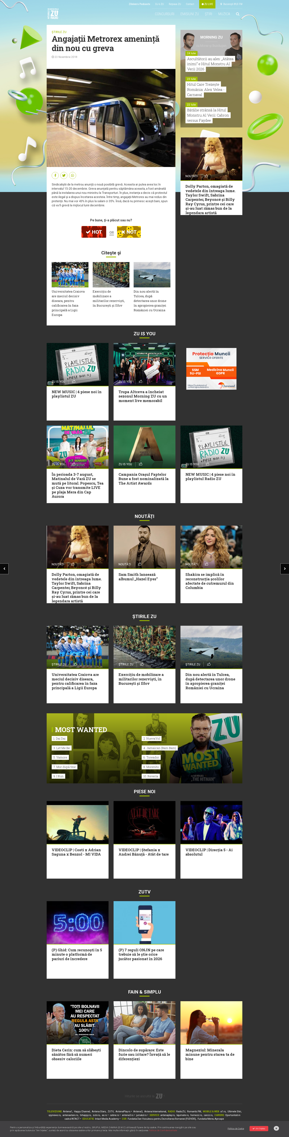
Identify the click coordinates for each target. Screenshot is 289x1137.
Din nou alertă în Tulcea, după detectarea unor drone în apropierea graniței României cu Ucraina (150, 300)
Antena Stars (99, 1111)
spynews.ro (55, 1115)
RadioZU (180, 1111)
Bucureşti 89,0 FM (232, 4)
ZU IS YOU (145, 333)
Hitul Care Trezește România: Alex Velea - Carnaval (206, 89)
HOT (96, 232)
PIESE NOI (144, 791)
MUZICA (224, 14)
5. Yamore (60, 757)
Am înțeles (260, 1128)
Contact (190, 4)
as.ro (104, 1115)
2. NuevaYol (151, 738)
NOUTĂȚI (144, 516)
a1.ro (223, 1111)
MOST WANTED (81, 729)
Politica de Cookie (236, 1128)
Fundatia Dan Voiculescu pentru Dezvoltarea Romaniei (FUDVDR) (162, 1118)
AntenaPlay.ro (123, 1111)
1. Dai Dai (59, 738)
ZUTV (111, 1111)
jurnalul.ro (141, 1115)
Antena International (155, 1111)
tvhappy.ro (85, 1115)
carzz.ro (208, 1115)
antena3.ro (127, 1115)
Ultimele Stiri (234, 1111)
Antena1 (67, 1111)
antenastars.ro (70, 1115)
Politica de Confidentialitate (163, 1130)
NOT (131, 232)
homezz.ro (196, 1115)
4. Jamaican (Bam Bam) (159, 748)
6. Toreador (151, 757)
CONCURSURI (164, 14)
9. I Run (58, 776)
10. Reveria (150, 776)
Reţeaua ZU (175, 4)
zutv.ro (96, 1115)
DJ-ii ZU (159, 4)
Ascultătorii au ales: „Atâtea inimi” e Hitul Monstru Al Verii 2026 (210, 64)
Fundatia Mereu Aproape (211, 1118)
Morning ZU (211, 37)
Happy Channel (82, 1111)
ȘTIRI (208, 14)
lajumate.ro (183, 1115)
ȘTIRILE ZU (59, 32)
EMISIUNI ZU (189, 14)
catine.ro (114, 1115)
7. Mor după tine (64, 767)
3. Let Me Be (61, 748)
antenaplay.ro (167, 1115)
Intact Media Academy (107, 1118)
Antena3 (137, 1111)
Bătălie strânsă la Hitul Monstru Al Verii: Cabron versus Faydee (208, 115)
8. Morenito (151, 767)
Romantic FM (194, 1111)
